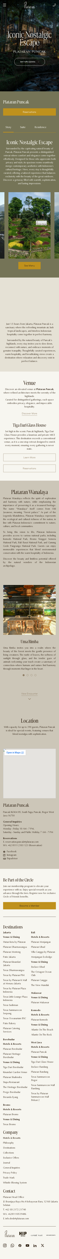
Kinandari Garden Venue (15, 1072)
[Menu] (4, 4)
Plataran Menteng (12, 952)
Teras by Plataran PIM (14, 975)
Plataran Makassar (40, 1003)
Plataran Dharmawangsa (15, 947)
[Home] (10, 1233)
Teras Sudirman (10, 1005)
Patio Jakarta (9, 957)
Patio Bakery (9, 1023)
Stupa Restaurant (11, 1082)
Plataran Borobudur (12, 1049)
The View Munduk (40, 985)
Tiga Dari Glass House (42, 1062)
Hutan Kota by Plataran (14, 942)
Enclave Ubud (38, 967)
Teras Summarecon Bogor (40, 1079)
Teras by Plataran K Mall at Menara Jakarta (15, 982)
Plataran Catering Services (11, 1030)
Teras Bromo (9, 1124)
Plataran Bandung (39, 1072)
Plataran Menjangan (41, 942)
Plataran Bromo (10, 1115)
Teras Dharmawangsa (13, 970)
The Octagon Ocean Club (41, 974)
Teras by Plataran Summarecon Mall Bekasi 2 (40, 1097)
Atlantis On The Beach (42, 1030)
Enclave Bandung (39, 1067)
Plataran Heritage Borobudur (11, 1056)
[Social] (5, 1246)
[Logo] (29, 5)
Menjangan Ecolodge (41, 957)
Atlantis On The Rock (41, 1035)
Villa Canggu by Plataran (43, 952)
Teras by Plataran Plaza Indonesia (14, 990)
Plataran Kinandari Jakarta (12, 964)
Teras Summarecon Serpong (12, 1012)
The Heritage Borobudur (15, 1087)
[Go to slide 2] (28, 675)
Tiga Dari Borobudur (13, 1067)
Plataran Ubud (38, 947)
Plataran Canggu (39, 980)
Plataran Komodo (39, 1020)
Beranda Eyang (10, 1097)
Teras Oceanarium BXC (14, 1018)
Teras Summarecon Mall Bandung (43, 1087)
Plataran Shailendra (12, 1077)
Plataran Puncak (39, 1052)
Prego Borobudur (11, 1092)
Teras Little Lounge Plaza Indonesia (15, 999)
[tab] (8, 127)
